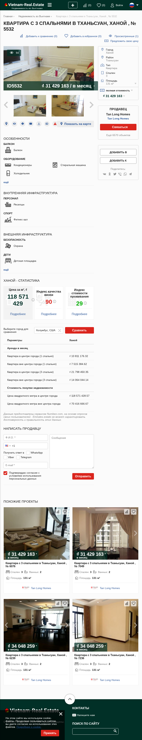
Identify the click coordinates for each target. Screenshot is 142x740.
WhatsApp (37, 452)
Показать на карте (77, 124)
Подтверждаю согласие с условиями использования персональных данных (25, 475)
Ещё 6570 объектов (118, 135)
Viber (11, 457)
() (89, 5)
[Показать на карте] (6, 124)
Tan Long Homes (118, 118)
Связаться (120, 127)
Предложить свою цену (124, 41)
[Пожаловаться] (55, 124)
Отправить (83, 476)
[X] (115, 174)
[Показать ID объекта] (47, 124)
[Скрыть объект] (14, 124)
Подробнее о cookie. (28, 726)
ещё (6, 182)
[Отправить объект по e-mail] (30, 124)
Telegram (26, 457)
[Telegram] (130, 174)
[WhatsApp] (125, 174)
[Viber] (120, 174)
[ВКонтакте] (104, 174)
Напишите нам (86, 715)
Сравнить (79, 330)
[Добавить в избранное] (65, 512)
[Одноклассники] (109, 174)
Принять (50, 733)
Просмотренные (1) (126, 36)
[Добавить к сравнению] (58, 512)
